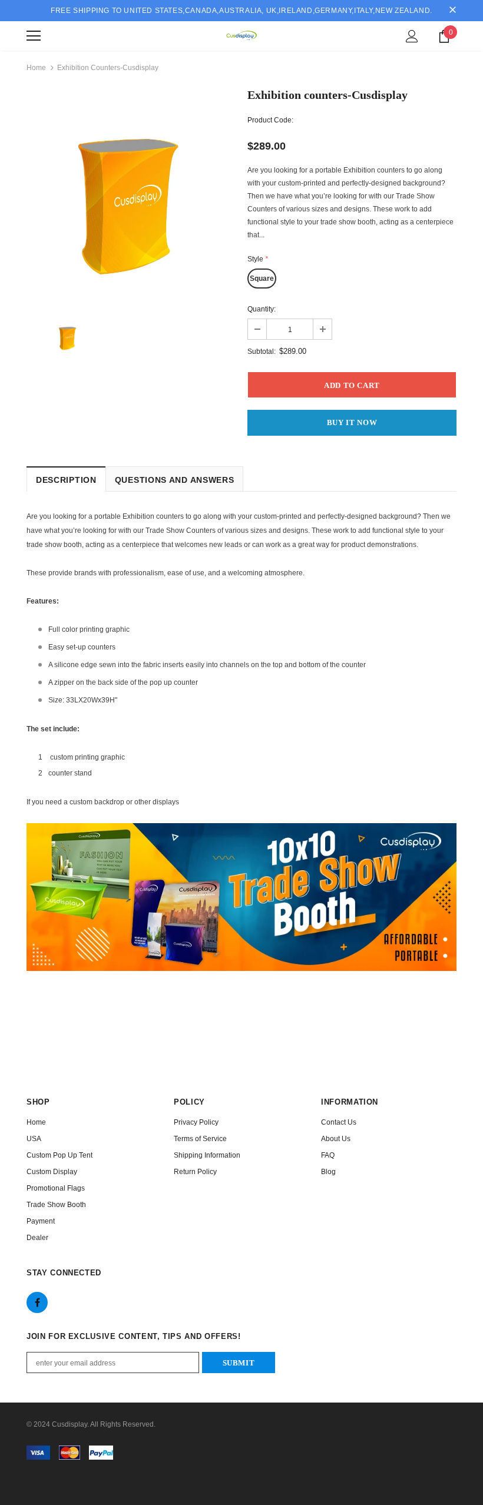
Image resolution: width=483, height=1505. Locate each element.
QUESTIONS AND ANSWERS (174, 480)
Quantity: (261, 309)
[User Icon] (412, 36)
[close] (452, 10)
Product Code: (270, 120)
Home (36, 68)
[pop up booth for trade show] (241, 897)
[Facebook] (37, 1302)
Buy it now (352, 422)
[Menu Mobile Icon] (34, 36)
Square (262, 278)
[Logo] (241, 35)
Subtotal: (261, 351)
